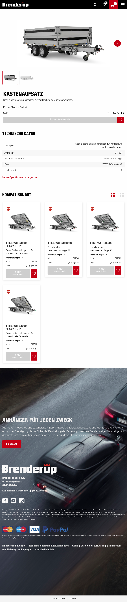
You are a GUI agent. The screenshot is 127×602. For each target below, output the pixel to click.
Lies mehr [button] (11, 444)
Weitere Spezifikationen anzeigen (17, 177)
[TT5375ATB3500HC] (63, 222)
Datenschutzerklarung (93, 545)
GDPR (75, 545)
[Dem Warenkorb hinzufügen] (120, 120)
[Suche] (95, 4)
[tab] (10, 78)
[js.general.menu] (122, 4)
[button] (113, 195)
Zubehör (72, 599)
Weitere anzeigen (13, 258)
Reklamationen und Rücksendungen (49, 545)
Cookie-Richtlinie (44, 549)
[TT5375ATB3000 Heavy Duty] (21, 305)
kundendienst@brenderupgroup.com (23, 490)
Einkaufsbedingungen (14, 545)
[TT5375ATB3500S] (105, 222)
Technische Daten (58, 599)
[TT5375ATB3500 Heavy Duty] (21, 222)
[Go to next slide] (117, 43)
